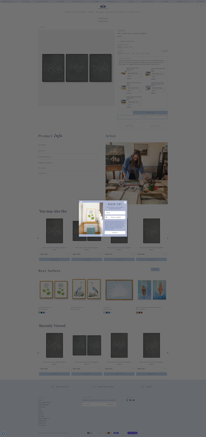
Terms (112, 228)
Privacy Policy (107, 228)
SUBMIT (115, 232)
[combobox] (107, 217)
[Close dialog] (125, 202)
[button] (3, 434)
